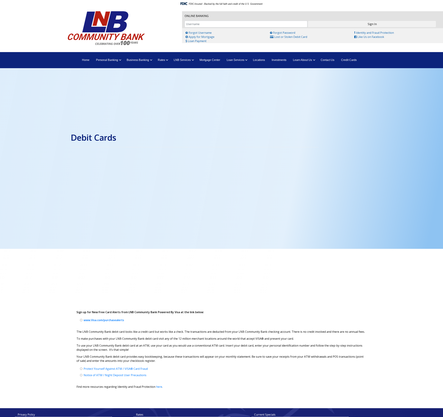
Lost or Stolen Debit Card (288, 37)
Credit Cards (349, 59)
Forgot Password (282, 33)
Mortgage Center (210, 59)
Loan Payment (195, 41)
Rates (161, 59)
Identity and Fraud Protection (374, 33)
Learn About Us (302, 59)
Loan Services (235, 59)
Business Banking (138, 59)
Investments (279, 59)
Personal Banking (107, 59)
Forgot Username (198, 33)
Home (85, 59)
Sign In (372, 24)
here (159, 387)
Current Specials (264, 414)
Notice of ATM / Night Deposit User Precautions (115, 375)
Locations (259, 59)
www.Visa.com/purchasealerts (104, 320)
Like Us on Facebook (369, 37)
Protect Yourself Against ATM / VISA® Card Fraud (116, 369)
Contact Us (327, 59)
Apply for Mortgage (199, 37)
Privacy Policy (26, 414)
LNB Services (182, 59)
